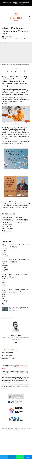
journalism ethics (17, 365)
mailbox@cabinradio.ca (12, 349)
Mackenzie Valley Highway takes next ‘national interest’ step (19, 290)
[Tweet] (4, 457)
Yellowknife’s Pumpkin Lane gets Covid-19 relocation (22, 219)
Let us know (10, 366)
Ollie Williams (9, 37)
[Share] (7, 71)
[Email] (11, 71)
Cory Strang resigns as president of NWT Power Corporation (18, 308)
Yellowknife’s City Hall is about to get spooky (7, 228)
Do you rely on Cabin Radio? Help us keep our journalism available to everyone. (16, 3)
